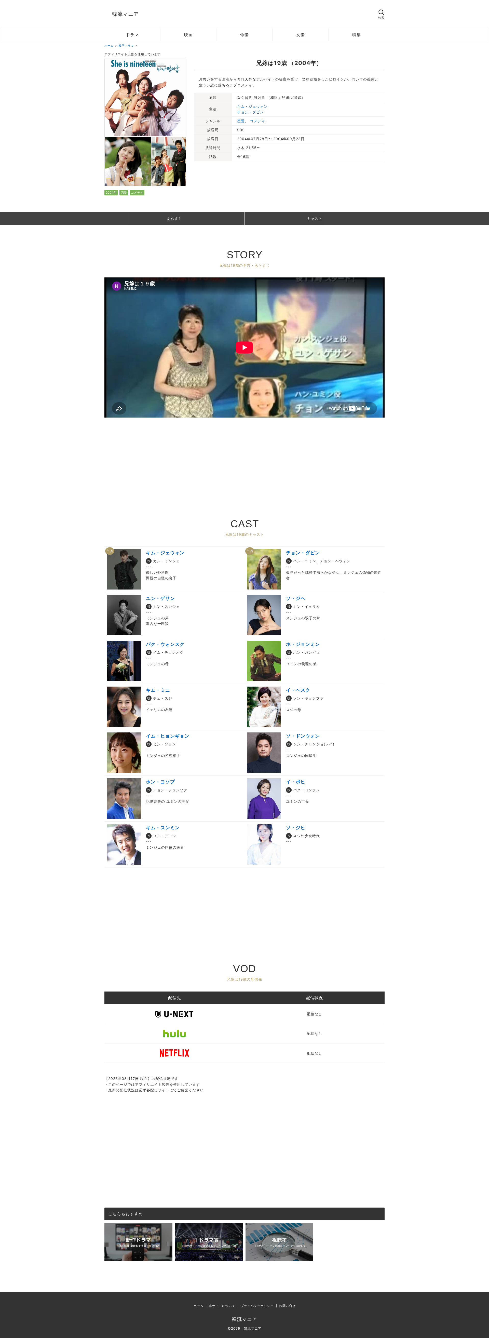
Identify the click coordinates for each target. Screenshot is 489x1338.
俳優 (244, 34)
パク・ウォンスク (165, 644)
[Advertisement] (244, 458)
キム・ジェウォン (252, 106)
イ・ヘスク (298, 690)
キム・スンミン (163, 827)
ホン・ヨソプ (160, 781)
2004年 (111, 192)
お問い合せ (287, 1306)
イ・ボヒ (295, 781)
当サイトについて (222, 1306)
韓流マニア (125, 14)
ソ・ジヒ (295, 827)
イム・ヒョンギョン (167, 736)
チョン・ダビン (250, 112)
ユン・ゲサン (160, 598)
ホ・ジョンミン (303, 644)
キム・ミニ (158, 690)
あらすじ (174, 218)
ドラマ (132, 34)
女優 (300, 34)
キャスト (314, 218)
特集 (356, 34)
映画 (188, 34)
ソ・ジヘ (295, 598)
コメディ (137, 192)
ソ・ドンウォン (303, 736)
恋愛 (124, 192)
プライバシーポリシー (257, 1306)
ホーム (198, 1306)
